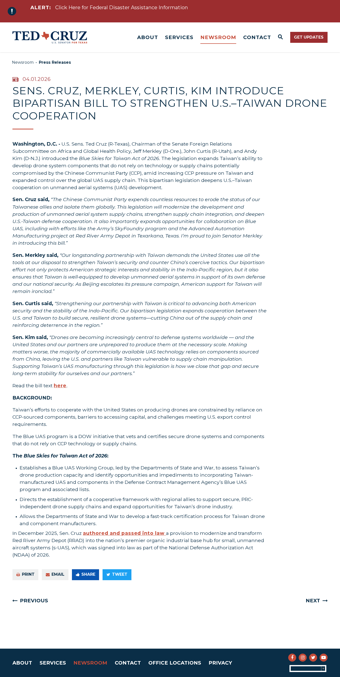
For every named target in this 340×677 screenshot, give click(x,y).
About (147, 37)
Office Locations (174, 663)
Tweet (119, 574)
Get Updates (309, 37)
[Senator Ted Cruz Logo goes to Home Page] (49, 37)
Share (88, 574)
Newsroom (218, 37)
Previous (34, 601)
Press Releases (55, 62)
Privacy (220, 663)
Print (28, 574)
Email (58, 574)
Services (179, 37)
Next (313, 601)
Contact (257, 37)
